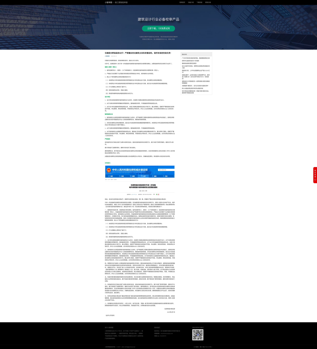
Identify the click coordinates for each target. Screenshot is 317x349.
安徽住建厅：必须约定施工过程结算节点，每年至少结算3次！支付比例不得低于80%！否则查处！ (196, 76)
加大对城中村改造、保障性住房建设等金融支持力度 (196, 67)
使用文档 (208, 2)
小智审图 (116, 2)
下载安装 (199, 2)
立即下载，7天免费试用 (158, 28)
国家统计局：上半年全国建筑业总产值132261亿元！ (196, 71)
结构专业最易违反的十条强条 (190, 60)
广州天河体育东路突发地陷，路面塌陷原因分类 (196, 58)
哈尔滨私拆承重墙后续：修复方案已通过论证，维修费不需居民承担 (196, 92)
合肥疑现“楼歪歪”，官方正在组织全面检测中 (195, 85)
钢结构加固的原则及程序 (189, 63)
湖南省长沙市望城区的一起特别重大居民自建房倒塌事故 (196, 82)
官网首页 (182, 2)
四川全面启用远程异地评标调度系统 (192, 88)
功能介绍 (191, 2)
